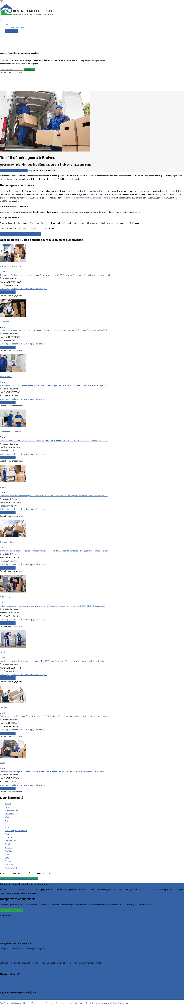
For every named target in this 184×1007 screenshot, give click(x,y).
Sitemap (26, 1003)
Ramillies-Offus (11, 841)
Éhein (7, 854)
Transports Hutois (7, 542)
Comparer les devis (8, 292)
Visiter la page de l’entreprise (12, 288)
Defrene (3, 707)
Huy (6, 820)
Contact (3, 987)
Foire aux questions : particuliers (13, 980)
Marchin (8, 851)
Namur (3, 934)
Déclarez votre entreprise (10, 968)
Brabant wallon (6, 938)
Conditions (60, 1003)
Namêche (9, 864)
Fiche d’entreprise (7, 957)
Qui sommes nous (17, 27)
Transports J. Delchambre (10, 266)
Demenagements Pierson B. (11, 432)
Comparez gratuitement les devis (14, 170)
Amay (7, 834)
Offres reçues (5, 954)
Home (7, 24)
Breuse (3, 487)
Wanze (8, 817)
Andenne (8, 837)
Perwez (8, 861)
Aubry (2, 762)
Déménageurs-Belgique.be (11, 1003)
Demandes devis (11, 31)
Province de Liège (37, 223)
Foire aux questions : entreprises (13, 983)
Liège (2, 928)
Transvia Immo (6, 376)
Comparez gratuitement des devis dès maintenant (20, 234)
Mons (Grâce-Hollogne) (14, 868)
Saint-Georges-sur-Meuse (16, 830)
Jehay (7, 824)
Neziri (2, 652)
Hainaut (3, 924)
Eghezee (8, 847)
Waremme (9, 814)
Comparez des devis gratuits (11, 910)
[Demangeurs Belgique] (27, 15)
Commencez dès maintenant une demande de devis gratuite (90, 198)
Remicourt (9, 827)
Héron (7, 807)
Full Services (5, 597)
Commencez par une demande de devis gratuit (19, 878)
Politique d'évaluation (119, 1003)
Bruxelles (3, 921)
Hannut (8, 803)
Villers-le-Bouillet (12, 810)
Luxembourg (5, 931)
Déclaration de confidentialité (43, 1003)
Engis (7, 858)
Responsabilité (71, 1003)
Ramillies (8, 844)
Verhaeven (4, 321)
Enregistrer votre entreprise (97, 1003)
